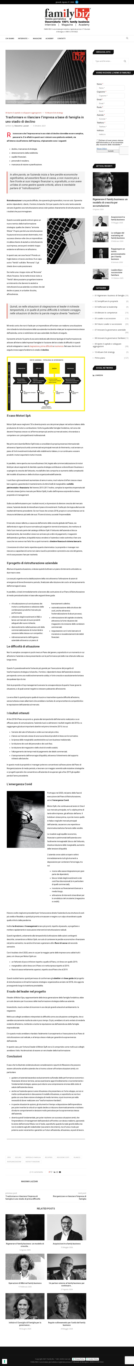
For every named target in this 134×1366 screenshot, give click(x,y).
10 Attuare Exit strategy (112, 352)
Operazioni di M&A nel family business (25, 1283)
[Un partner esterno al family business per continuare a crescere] (66, 1267)
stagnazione (34, 346)
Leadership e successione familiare (116, 272)
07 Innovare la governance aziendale (112, 330)
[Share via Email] (60, 1172)
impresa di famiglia (33, 1157)
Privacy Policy (79, 1359)
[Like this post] (51, 1172)
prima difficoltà (46, 346)
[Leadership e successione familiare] (100, 274)
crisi (9, 1157)
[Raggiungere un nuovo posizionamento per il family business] (100, 253)
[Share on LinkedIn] (54, 1172)
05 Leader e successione (112, 318)
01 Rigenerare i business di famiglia (112, 295)
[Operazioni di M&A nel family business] (24, 1267)
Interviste (22, 38)
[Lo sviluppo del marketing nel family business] (100, 237)
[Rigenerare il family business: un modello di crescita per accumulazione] (24, 1227)
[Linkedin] (76, 2)
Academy (50, 38)
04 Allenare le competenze (112, 312)
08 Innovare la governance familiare (112, 338)
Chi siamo (9, 38)
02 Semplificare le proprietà (112, 301)
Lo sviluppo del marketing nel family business (118, 235)
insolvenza (59, 346)
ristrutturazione (33, 1162)
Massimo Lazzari (21, 126)
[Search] (127, 38)
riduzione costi (63, 1157)
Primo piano (112, 358)
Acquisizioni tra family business (67, 1244)
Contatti (61, 38)
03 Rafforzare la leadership (112, 307)
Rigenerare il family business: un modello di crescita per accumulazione (110, 202)
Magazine (37, 38)
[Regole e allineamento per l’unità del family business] (66, 1306)
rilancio (77, 1157)
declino (18, 1157)
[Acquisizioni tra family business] (66, 1227)
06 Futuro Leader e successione (112, 324)
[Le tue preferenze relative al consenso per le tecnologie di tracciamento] (4, 1361)
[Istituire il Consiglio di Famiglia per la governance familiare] (24, 1306)
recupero (48, 1157)
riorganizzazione (14, 1162)
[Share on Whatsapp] (57, 1172)
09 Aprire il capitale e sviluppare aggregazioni (111, 345)
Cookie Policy (93, 1359)
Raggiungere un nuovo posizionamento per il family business (118, 254)
